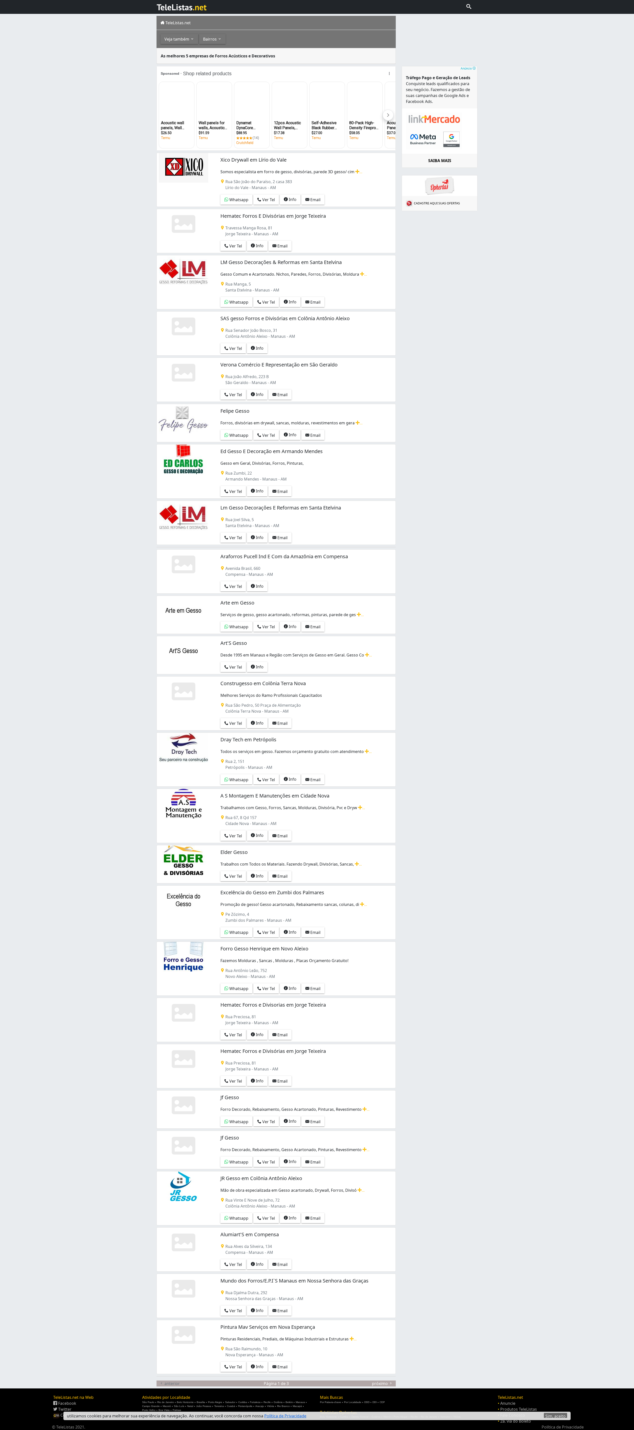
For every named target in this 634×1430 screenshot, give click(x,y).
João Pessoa (203, 1406)
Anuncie (507, 1403)
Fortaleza (255, 1402)
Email (314, 199)
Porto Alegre (215, 1402)
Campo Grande (151, 1406)
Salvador (230, 1402)
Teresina (219, 1406)
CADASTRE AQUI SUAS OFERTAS (437, 203)
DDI (374, 1402)
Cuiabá (231, 1406)
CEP (382, 1402)
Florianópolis (245, 1406)
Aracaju (259, 1406)
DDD (367, 1402)
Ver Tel (268, 199)
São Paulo (148, 1402)
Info (292, 199)
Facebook (66, 1403)
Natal (190, 1406)
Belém (289, 1402)
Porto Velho (149, 1410)
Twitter (64, 1409)
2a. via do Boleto (515, 1421)
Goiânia (278, 1402)
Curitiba (242, 1402)
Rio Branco (283, 1406)
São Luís (179, 1406)
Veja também (177, 39)
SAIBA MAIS (439, 160)
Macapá (297, 1406)
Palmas (177, 1410)
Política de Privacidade (563, 1427)
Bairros (210, 39)
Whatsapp (238, 199)
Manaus (300, 1402)
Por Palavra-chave (330, 1402)
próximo (380, 1383)
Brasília (201, 1402)
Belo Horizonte (185, 1402)
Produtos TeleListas (518, 1409)
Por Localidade (352, 1402)
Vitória (270, 1406)
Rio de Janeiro (165, 1402)
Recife (267, 1402)
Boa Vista (164, 1410)
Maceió (167, 1406)
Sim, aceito (555, 1415)
